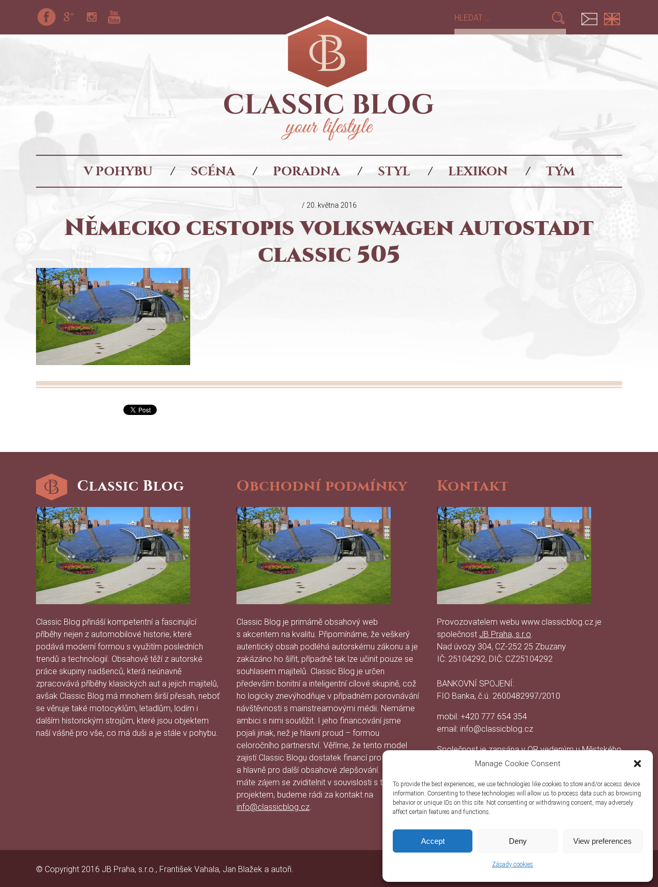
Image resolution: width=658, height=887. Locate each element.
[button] (637, 763)
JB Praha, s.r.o (505, 634)
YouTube (114, 17)
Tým (560, 171)
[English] (611, 17)
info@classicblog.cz (272, 807)
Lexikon (478, 171)
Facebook (46, 17)
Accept (433, 841)
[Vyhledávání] (502, 18)
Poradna (306, 171)
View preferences (602, 841)
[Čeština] (589, 17)
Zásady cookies (512, 864)
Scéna (213, 171)
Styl (394, 171)
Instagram (91, 17)
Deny (518, 841)
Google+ (69, 17)
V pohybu (118, 171)
